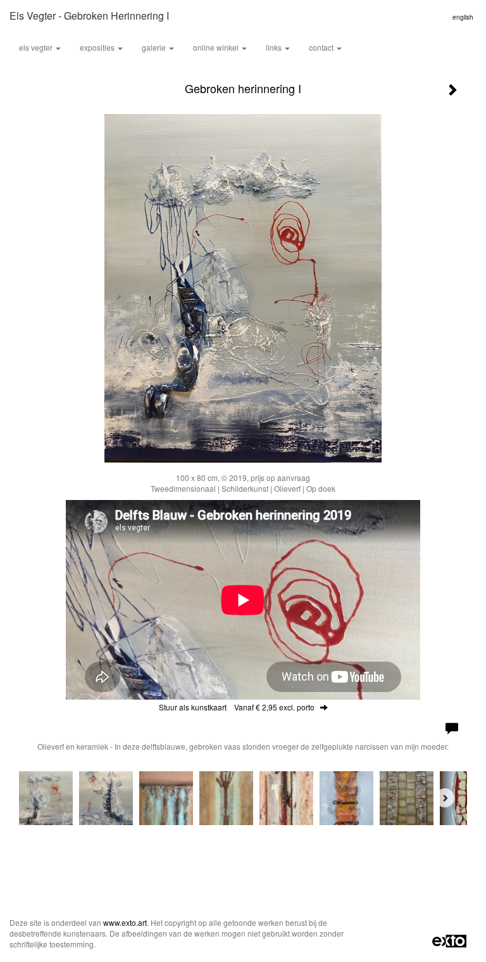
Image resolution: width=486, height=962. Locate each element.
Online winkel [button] (216, 47)
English (462, 17)
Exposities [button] (98, 47)
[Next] (444, 797)
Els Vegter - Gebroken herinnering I (89, 15)
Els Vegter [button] (36, 47)
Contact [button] (322, 47)
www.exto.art (125, 922)
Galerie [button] (155, 47)
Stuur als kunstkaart (237, 707)
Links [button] (275, 47)
